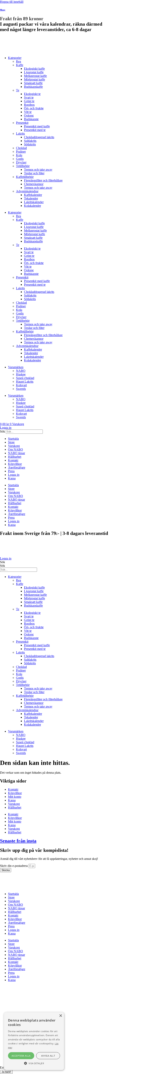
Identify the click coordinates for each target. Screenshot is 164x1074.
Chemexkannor (33, 184)
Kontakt (13, 460)
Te (17, 90)
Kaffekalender (33, 195)
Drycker (21, 162)
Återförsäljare (16, 467)
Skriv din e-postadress (14, 865)
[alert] (34, 1041)
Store (11, 442)
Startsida (13, 438)
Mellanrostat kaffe (35, 76)
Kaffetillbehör (25, 176)
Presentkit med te (35, 130)
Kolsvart (21, 385)
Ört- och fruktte (34, 108)
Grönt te (29, 101)
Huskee (21, 374)
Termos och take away (38, 169)
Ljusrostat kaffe (34, 72)
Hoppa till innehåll (11, 1)
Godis (20, 158)
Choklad (21, 148)
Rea (18, 61)
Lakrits (20, 133)
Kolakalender (32, 205)
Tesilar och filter (34, 173)
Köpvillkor (15, 464)
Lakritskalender (34, 202)
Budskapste (31, 119)
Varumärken (15, 367)
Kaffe (19, 65)
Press (11, 471)
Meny (2, 10)
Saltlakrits (30, 140)
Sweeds (21, 388)
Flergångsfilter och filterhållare (43, 180)
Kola (19, 155)
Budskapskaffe (33, 86)
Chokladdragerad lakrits (39, 137)
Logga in (13, 474)
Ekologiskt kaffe (34, 68)
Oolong (29, 115)
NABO (20, 370)
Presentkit (22, 122)
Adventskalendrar (27, 191)
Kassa (12, 478)
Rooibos (29, 104)
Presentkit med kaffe (37, 126)
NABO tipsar (16, 453)
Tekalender (31, 198)
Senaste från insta (18, 840)
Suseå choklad (25, 378)
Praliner (21, 151)
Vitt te (28, 112)
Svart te (29, 97)
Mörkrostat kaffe (34, 79)
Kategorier (14, 57)
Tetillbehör (23, 166)
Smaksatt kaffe (33, 83)
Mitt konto (14, 796)
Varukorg (14, 446)
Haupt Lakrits (24, 381)
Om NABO (15, 449)
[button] (34, 1063)
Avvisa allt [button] (48, 1055)
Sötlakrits (30, 144)
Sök (2, 431)
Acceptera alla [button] (21, 1055)
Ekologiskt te (32, 94)
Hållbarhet (14, 456)
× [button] (60, 1015)
